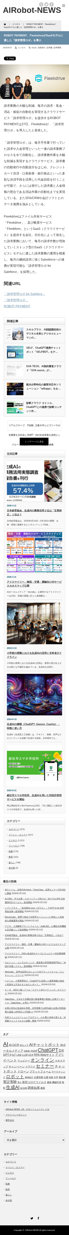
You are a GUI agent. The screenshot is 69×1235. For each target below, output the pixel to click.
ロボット (15, 1076)
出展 (46, 1077)
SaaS (34, 48)
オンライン (42, 1060)
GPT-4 (7, 1054)
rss (41, 4)
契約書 (62, 1077)
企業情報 (38, 1077)
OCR (30, 1055)
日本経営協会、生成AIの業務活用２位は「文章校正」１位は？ (34, 935)
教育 (11, 857)
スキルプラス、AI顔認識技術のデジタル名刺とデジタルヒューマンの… (43, 333)
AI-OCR (14, 1045)
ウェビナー (23, 1060)
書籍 (49, 1082)
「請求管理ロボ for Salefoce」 (24, 294)
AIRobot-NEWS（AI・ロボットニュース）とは (27, 1109)
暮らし (12, 862)
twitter (46, 4)
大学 (56, 1077)
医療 (11, 851)
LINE (19, 1055)
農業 (42, 1088)
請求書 (49, 48)
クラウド (30, 1066)
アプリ (59, 1054)
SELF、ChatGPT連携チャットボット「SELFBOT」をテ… (43, 349)
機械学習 (56, 1082)
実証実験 (10, 1082)
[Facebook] (38, 1218)
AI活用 (33, 1051)
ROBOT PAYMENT (17, 306)
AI (5, 1044)
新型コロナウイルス (34, 1082)
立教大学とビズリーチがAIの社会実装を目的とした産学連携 (47, 427)
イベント (10, 1060)
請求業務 (57, 48)
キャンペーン (17, 1066)
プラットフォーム (40, 1071)
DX (61, 1050)
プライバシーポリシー (16, 1115)
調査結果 (34, 1087)
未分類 (12, 868)
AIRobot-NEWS (32, 1230)
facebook (51, 4)
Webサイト (47, 1054)
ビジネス (22, 48)
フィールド (14, 846)
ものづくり (14, 829)
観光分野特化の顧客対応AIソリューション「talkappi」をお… (43, 386)
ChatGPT (48, 1050)
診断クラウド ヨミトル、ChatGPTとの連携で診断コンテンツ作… (44, 407)
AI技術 (27, 1051)
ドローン (23, 1071)
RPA (37, 1054)
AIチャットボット (44, 1044)
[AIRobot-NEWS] (32, 10)
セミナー (45, 1065)
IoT (14, 1054)
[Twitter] (31, 1218)
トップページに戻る (34, 441)
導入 (19, 1082)
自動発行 (41, 48)
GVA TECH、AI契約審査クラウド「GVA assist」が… (43, 368)
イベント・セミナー (18, 835)
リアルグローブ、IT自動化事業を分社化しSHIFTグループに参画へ (21, 427)
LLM (25, 1054)
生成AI (13, 1087)
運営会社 (10, 1120)
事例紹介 (29, 1077)
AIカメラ (24, 1045)
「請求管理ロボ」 (16, 300)
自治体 (23, 1088)
